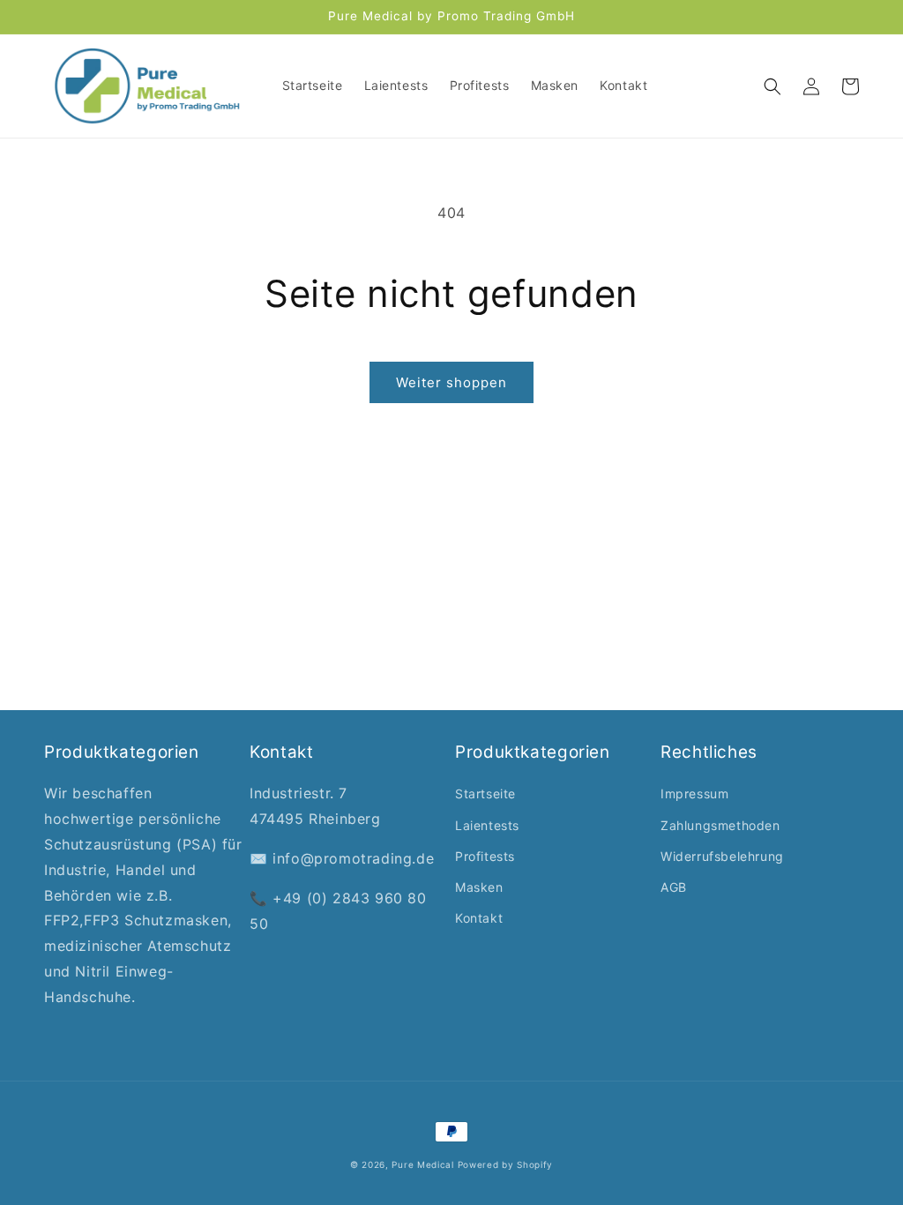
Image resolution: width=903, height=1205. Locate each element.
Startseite (485, 793)
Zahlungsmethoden (720, 825)
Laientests (487, 825)
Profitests (485, 856)
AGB (673, 886)
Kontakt (479, 917)
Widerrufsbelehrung (722, 856)
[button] (772, 86)
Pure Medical (422, 1164)
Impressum (694, 793)
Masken (479, 886)
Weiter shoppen (451, 382)
